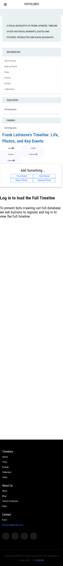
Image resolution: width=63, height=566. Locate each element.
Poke (6, 72)
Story (4, 491)
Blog (4, 496)
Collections (9, 89)
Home (5, 457)
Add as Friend (10, 66)
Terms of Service (10, 501)
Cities (4, 477)
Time (4, 462)
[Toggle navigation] (5, 4)
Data (4, 506)
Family (7, 83)
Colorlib (40, 560)
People (5, 467)
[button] (60, 4)
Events (7, 78)
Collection (6, 472)
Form (4, 520)
